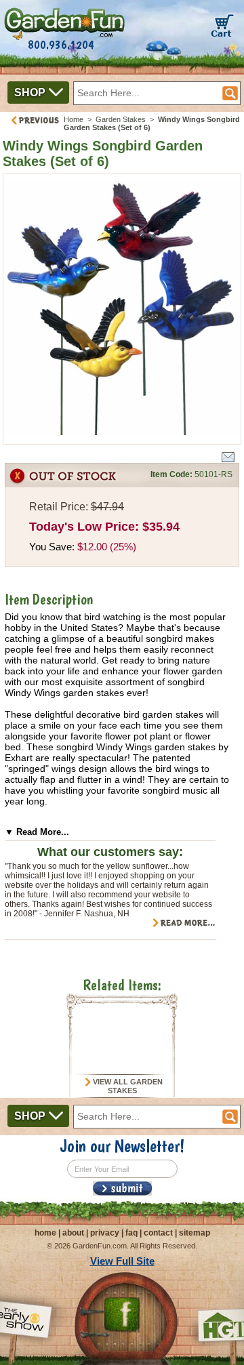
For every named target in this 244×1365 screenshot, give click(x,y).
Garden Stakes (121, 119)
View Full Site (122, 1261)
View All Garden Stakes (127, 1086)
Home (73, 119)
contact (158, 1233)
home (45, 1233)
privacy (104, 1233)
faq (131, 1233)
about (73, 1233)
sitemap (194, 1233)
